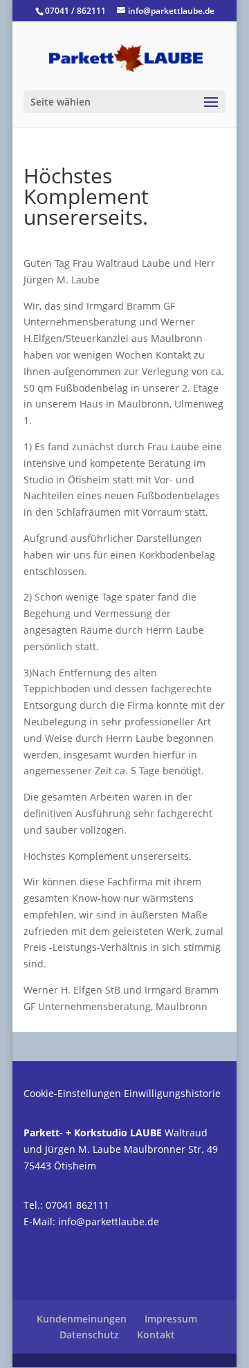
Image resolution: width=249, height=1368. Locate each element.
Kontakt (156, 1334)
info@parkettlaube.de (108, 1221)
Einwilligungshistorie (172, 1093)
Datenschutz (89, 1334)
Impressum (171, 1318)
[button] (25, 1343)
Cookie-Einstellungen (72, 1093)
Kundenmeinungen (82, 1318)
